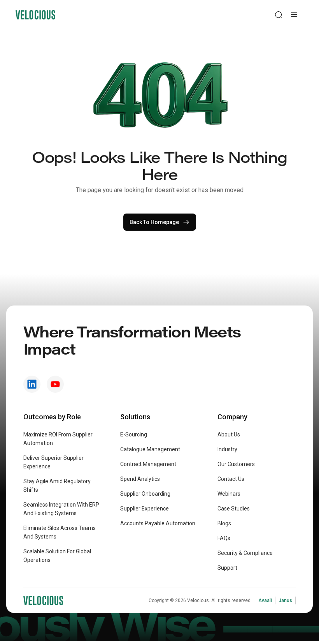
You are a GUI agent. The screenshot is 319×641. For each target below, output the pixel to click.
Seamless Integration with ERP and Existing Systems (61, 508)
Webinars (228, 494)
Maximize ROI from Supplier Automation (58, 438)
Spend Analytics (140, 479)
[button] (294, 14)
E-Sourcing (133, 434)
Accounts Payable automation (157, 523)
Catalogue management (150, 449)
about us (228, 434)
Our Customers (236, 464)
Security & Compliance (245, 553)
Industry (227, 449)
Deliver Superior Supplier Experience (53, 462)
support (227, 568)
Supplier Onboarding (145, 494)
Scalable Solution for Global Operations (57, 555)
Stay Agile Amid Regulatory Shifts (57, 485)
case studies (233, 508)
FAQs (223, 538)
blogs (224, 523)
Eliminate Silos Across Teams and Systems (59, 532)
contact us (230, 479)
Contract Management (148, 464)
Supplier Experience (144, 508)
